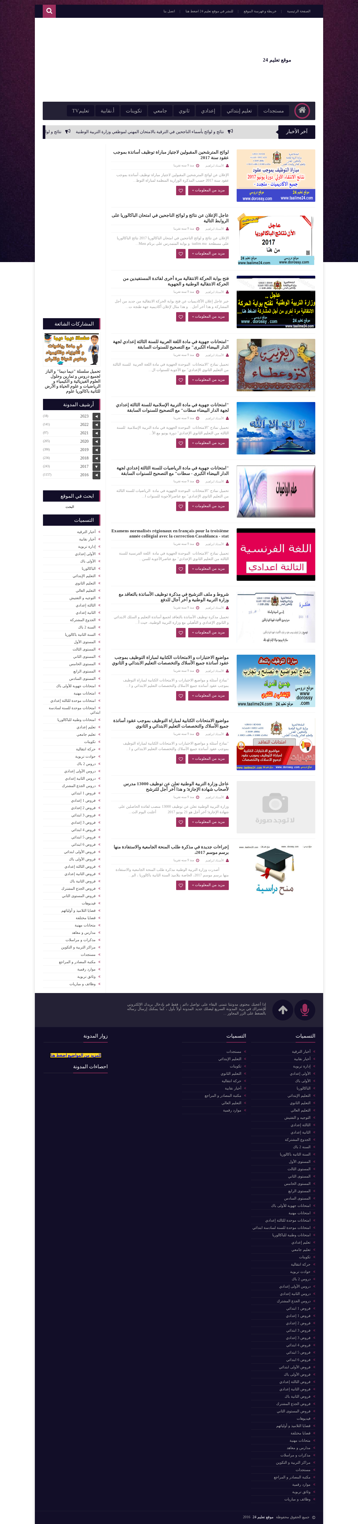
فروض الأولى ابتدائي (80, 852)
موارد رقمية (86, 969)
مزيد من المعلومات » (208, 190)
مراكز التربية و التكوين (78, 947)
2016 (84, 475)
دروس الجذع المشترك (79, 786)
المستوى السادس (82, 679)
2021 (84, 433)
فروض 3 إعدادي (83, 823)
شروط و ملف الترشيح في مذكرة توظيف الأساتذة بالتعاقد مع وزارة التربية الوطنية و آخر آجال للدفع (174, 597)
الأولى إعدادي (85, 554)
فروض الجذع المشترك (78, 889)
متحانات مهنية (85, 925)
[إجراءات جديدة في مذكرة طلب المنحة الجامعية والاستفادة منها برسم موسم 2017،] (276, 870)
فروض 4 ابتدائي (83, 830)
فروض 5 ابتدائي (83, 837)
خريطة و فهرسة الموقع (260, 11)
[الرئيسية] (302, 111)
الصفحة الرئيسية (299, 11)
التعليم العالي (86, 591)
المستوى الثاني (84, 657)
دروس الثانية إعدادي (80, 778)
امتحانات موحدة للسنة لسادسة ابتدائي (74, 710)
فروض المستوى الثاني (79, 896)
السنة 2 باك (87, 627)
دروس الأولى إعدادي (80, 771)
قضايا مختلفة (86, 918)
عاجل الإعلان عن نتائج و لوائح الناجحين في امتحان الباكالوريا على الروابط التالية (170, 218)
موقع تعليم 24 (263, 1517)
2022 (84, 424)
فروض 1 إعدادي (83, 800)
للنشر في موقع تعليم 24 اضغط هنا (209, 11)
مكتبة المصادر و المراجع (77, 962)
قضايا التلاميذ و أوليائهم (78, 911)
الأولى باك (88, 561)
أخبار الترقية (86, 532)
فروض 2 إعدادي (83, 808)
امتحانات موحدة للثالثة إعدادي (73, 701)
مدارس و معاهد (84, 933)
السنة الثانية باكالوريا (80, 635)
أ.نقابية (107, 110)
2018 (84, 458)
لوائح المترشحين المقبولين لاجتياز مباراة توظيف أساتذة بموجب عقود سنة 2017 (171, 155)
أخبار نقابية (87, 539)
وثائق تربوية (86, 977)
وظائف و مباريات (82, 984)
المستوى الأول (85, 642)
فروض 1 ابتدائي (83, 793)
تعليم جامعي (86, 734)
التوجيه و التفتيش (82, 598)
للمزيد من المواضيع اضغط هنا (75, 1055)
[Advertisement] (138, 59)
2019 (84, 449)
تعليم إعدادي (86, 727)
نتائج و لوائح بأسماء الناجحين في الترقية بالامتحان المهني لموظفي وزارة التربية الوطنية (212, 131)
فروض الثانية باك (83, 881)
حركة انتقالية (86, 749)
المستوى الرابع (84, 671)
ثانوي (184, 110)
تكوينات (134, 110)
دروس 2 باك (86, 764)
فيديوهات (89, 903)
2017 (84, 466)
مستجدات (273, 110)
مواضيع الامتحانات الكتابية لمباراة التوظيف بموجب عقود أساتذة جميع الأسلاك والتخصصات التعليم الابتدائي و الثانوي (171, 723)
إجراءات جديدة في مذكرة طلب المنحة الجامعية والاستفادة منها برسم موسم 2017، (171, 849)
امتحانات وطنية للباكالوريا (76, 720)
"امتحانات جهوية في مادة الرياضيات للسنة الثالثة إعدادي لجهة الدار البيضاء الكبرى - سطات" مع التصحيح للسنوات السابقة (173, 470)
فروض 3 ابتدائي (83, 815)
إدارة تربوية (87, 547)
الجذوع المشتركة (83, 620)
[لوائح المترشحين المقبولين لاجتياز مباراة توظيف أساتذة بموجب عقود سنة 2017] (276, 175)
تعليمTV (80, 110)
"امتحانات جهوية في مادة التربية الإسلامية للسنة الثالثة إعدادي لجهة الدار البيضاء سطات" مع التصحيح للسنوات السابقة (172, 407)
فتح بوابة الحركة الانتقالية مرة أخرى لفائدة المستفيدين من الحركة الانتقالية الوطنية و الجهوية (176, 281)
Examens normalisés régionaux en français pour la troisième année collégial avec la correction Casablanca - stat (170, 533)
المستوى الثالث (84, 649)
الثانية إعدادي (86, 613)
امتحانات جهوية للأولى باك (76, 686)
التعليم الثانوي (85, 583)
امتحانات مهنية (85, 693)
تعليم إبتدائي (239, 110)
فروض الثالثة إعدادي (80, 867)
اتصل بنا (169, 11)
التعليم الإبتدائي (84, 576)
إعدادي (208, 110)
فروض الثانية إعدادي (80, 874)
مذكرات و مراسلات (81, 940)
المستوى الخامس (82, 664)
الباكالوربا (89, 569)
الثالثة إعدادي (86, 605)
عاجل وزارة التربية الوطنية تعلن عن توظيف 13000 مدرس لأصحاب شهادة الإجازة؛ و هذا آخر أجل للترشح (176, 786)
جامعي (160, 110)
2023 (84, 416)
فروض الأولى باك (82, 859)
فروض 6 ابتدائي (83, 845)
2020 (84, 441)
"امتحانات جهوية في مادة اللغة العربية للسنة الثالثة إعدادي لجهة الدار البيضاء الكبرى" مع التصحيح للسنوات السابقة (171, 344)
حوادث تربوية (85, 756)
